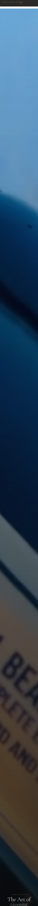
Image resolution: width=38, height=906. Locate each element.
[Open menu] (21, 2)
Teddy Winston (11, 2)
